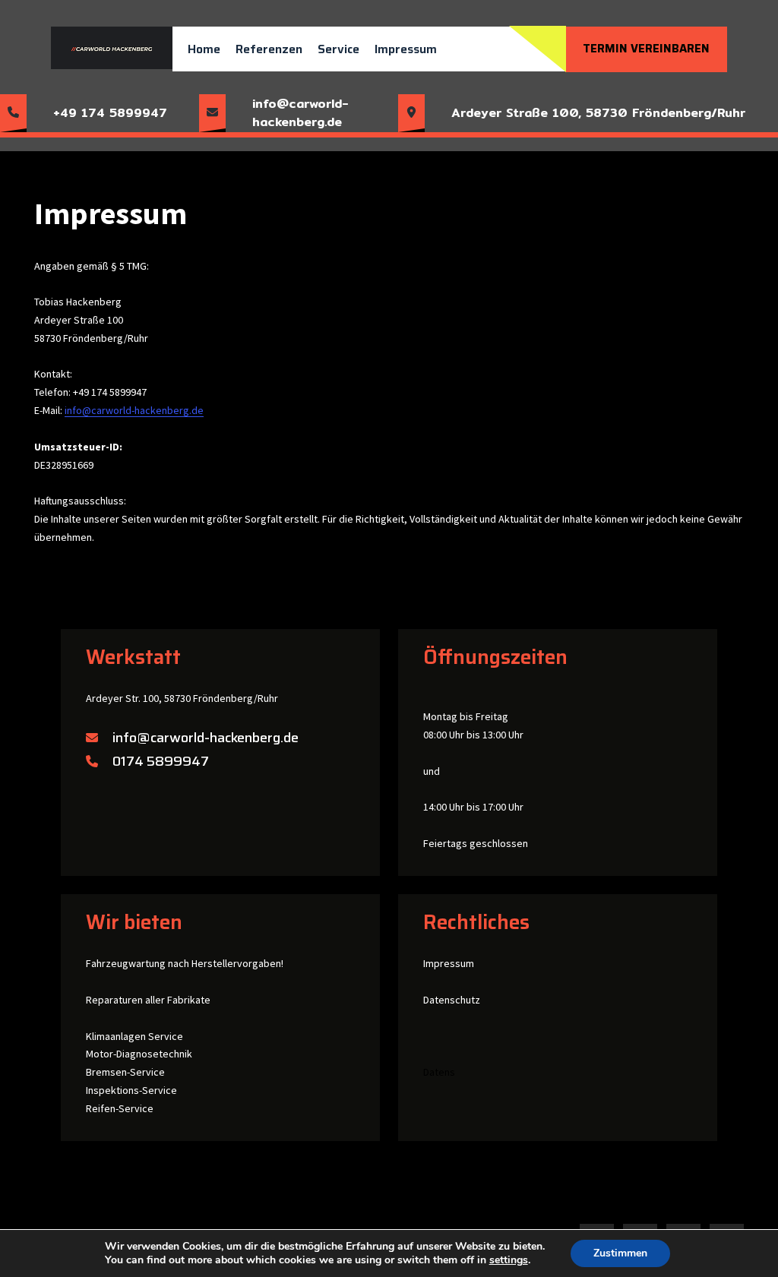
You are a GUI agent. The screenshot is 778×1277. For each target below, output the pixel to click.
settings (508, 1260)
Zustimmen (620, 1253)
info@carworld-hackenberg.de (134, 410)
